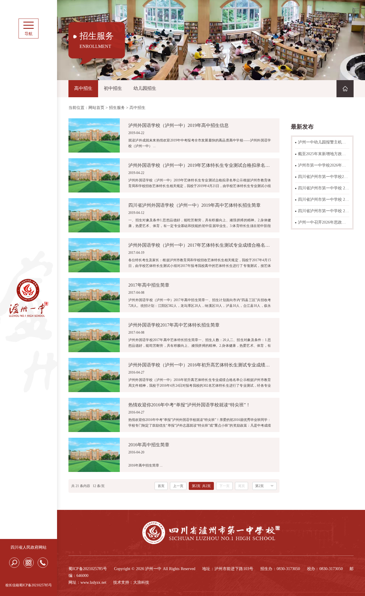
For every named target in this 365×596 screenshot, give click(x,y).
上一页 (178, 486)
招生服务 (117, 108)
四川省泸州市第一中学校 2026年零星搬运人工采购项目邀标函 (323, 188)
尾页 (241, 486)
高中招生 (83, 88)
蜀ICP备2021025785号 (35, 585)
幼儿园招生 (144, 88)
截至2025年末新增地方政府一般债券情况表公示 (323, 154)
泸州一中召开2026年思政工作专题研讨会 (323, 222)
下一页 (224, 486)
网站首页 (96, 108)
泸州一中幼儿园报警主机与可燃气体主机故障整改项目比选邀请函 (323, 142)
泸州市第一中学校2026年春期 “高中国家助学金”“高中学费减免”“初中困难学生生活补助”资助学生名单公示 (323, 165)
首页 (161, 486)
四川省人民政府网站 (28, 547)
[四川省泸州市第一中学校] (28, 316)
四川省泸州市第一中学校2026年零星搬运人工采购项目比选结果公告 (323, 177)
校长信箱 (12, 585)
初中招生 (113, 88)
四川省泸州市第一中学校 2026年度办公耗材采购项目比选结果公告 (323, 211)
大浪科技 (141, 582)
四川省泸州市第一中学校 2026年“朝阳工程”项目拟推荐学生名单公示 (323, 199)
